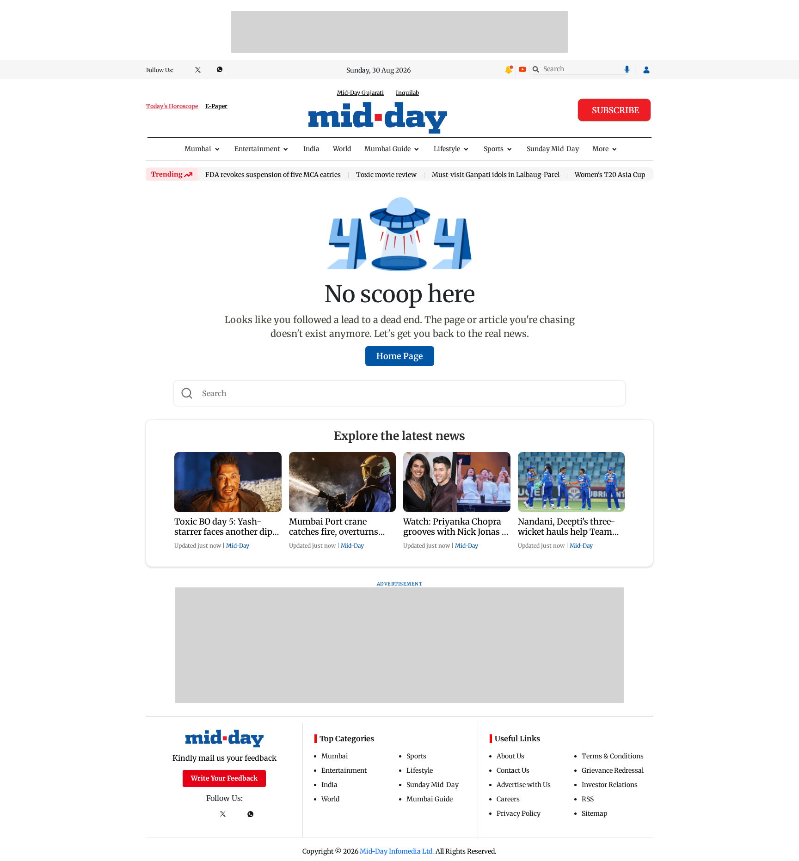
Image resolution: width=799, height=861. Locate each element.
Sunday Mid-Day (553, 149)
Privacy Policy (519, 813)
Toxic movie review (386, 175)
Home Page (399, 356)
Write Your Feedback (224, 778)
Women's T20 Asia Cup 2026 (618, 175)
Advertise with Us (524, 785)
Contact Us (513, 770)
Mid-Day (237, 545)
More (600, 149)
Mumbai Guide (387, 149)
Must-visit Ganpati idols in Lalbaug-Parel (495, 175)
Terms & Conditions (613, 756)
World (342, 149)
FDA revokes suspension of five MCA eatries (273, 175)
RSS (588, 799)
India (311, 149)
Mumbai (197, 149)
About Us (510, 756)
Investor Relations (610, 785)
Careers (508, 799)
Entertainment (257, 149)
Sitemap (595, 813)
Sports (494, 149)
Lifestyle (447, 149)
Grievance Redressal (613, 770)
